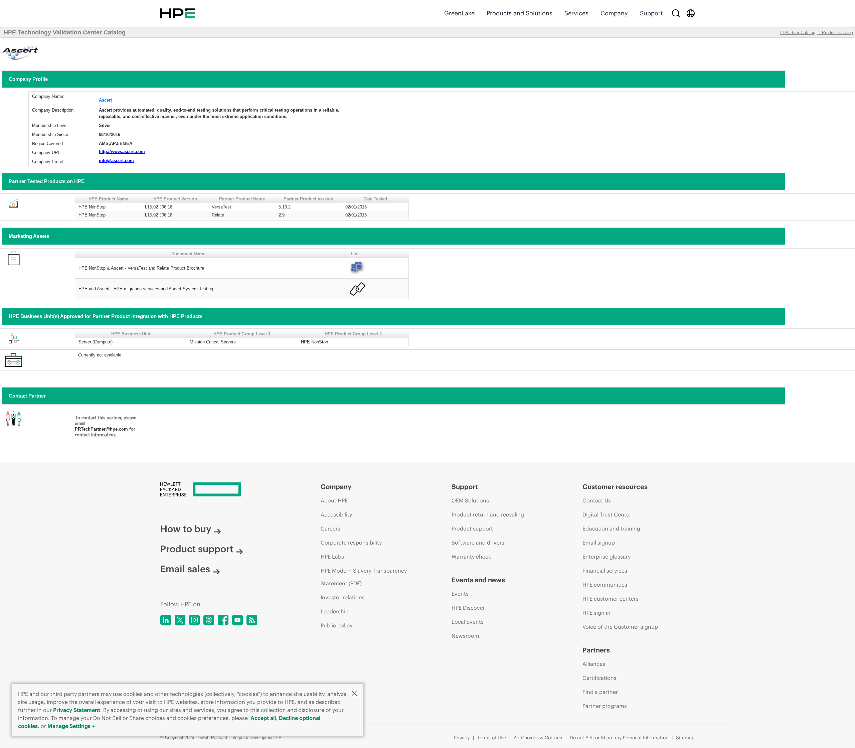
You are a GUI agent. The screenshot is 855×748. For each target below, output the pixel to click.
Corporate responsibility (351, 542)
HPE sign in (596, 612)
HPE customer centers (610, 598)
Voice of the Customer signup (620, 626)
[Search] (676, 13)
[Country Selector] (691, 13)
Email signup (598, 542)
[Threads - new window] (208, 620)
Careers (330, 528)
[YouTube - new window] (237, 620)
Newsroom (465, 635)
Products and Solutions (519, 13)
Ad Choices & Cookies (538, 738)
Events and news (478, 580)
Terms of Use (491, 738)
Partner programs (604, 706)
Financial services (604, 570)
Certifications (599, 678)
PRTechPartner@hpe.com (101, 429)
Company (614, 13)
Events (460, 593)
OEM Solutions (470, 500)
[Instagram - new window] (194, 620)
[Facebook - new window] (223, 620)
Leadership (335, 611)
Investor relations (343, 597)
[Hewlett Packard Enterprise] (177, 13)
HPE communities (604, 584)
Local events (468, 621)
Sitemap (685, 738)
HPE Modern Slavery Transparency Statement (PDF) (364, 577)
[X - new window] (180, 620)
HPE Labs (332, 556)
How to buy (185, 529)
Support (651, 13)
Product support (196, 549)
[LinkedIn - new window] (165, 620)
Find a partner (600, 692)
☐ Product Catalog (835, 32)
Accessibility (336, 514)
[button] (354, 694)
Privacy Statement (76, 710)
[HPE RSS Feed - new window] (251, 620)
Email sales (185, 569)
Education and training (611, 528)
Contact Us (596, 500)
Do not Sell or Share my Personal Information (619, 738)
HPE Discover (468, 607)
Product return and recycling (488, 514)
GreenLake (459, 13)
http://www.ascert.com (122, 151)
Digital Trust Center (606, 514)
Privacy (462, 738)
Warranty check (471, 556)
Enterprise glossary (606, 556)
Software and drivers (478, 542)
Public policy (336, 625)
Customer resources (615, 486)
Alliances (593, 663)
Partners (596, 650)
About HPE (334, 500)
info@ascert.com (116, 160)
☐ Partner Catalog (797, 32)
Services (576, 13)
